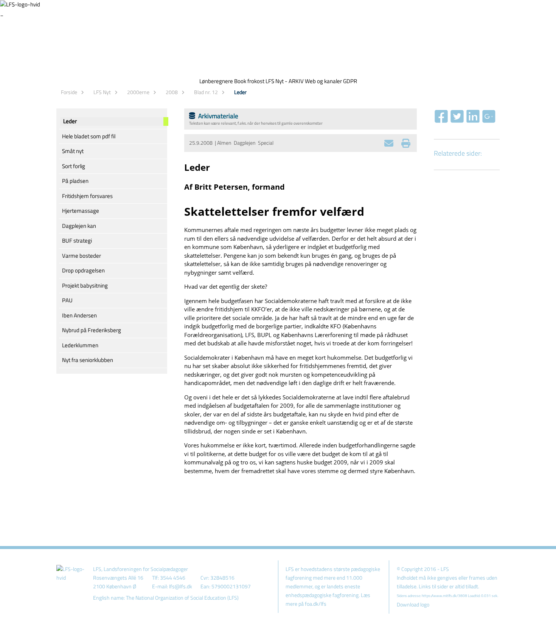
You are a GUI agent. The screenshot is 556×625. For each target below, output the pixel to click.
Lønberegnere (216, 81)
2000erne (138, 92)
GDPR (350, 81)
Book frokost (249, 81)
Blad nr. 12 (206, 92)
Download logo (413, 604)
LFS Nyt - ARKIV (285, 81)
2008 (172, 92)
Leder (240, 92)
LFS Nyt (102, 92)
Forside (69, 92)
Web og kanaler (323, 81)
